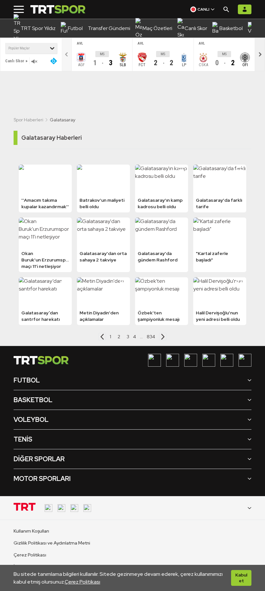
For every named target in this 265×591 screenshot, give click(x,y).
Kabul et (241, 578)
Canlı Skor (14, 60)
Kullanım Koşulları (31, 531)
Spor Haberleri (28, 120)
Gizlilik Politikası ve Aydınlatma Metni (52, 543)
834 (151, 337)
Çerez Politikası (82, 581)
